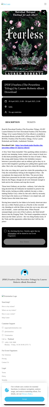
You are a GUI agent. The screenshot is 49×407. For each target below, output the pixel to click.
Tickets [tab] (31, 122)
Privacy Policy (27, 394)
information (12, 233)
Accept (24, 399)
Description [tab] (12, 122)
